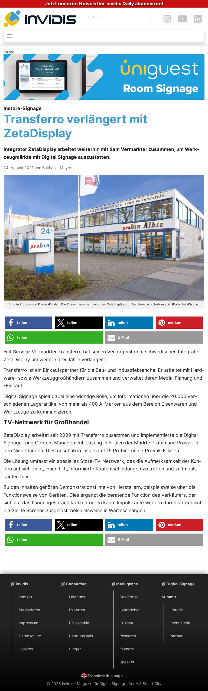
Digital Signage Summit (178, 590)
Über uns (77, 597)
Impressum (28, 623)
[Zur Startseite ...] (41, 19)
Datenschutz (30, 636)
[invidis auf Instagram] (167, 18)
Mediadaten (29, 610)
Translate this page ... (107, 675)
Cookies (26, 649)
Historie (176, 610)
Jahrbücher (129, 610)
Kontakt (25, 597)
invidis (22, 584)
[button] (29, 323)
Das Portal (128, 597)
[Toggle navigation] (104, 36)
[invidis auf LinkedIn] (197, 18)
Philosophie (79, 623)
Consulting (76, 584)
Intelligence (127, 584)
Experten (77, 610)
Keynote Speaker (126, 655)
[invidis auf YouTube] (182, 18)
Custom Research (127, 629)
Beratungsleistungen (81, 642)
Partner (176, 636)
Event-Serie (180, 623)
